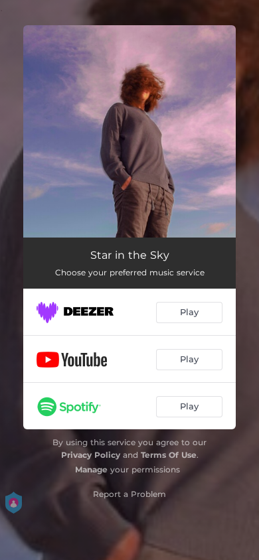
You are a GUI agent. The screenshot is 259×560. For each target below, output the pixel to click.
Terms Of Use (169, 455)
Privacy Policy (90, 455)
